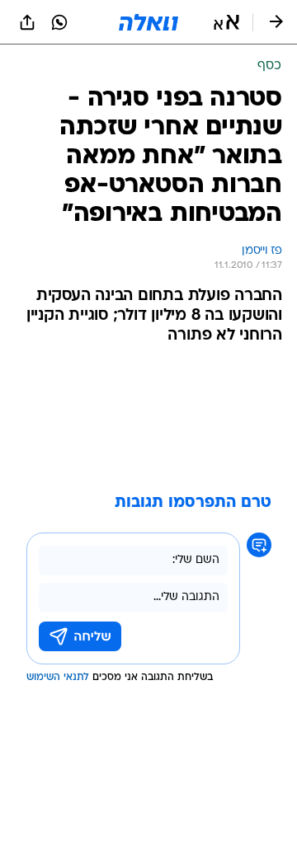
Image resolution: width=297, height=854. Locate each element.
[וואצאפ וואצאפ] (59, 22)
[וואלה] (148, 22)
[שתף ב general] (27, 22)
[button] (226, 22)
